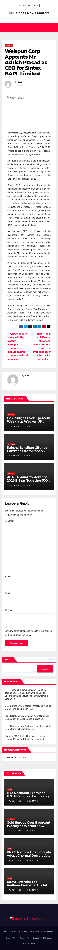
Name (8, 576)
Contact (36, 938)
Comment (10, 521)
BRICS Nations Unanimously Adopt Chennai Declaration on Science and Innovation (29, 855)
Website (9, 610)
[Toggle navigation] (53, 27)
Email (8, 593)
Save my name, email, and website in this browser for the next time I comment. (28, 633)
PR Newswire (46, 938)
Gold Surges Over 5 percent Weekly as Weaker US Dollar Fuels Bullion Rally (28, 421)
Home (8, 938)
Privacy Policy (29, 944)
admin (26, 426)
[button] (28, 27)
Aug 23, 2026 (15, 801)
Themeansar (50, 931)
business (9, 45)
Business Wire (25, 938)
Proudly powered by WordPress (15, 931)
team (20, 82)
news (10, 789)
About (15, 938)
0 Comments (32, 801)
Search (8, 659)
